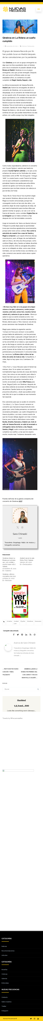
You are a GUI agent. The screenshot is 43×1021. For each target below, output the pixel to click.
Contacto (5, 997)
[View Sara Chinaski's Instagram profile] (22, 527)
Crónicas (24, 46)
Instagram (5, 1011)
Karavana (38, 621)
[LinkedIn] (27, 634)
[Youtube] (38, 1018)
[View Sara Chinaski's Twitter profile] (17, 527)
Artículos (4, 955)
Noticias (4, 946)
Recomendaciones (8, 951)
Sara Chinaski (20, 534)
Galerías (4, 978)
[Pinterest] (23, 634)
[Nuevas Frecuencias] (14, 9)
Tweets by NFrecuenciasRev (13, 718)
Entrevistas (5, 983)
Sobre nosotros (6, 1002)
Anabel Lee (16, 622)
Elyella (23, 621)
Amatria (9, 621)
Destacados (30, 46)
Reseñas (4, 969)
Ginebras (30, 621)
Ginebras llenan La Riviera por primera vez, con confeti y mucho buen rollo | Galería (9, 562)
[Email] (35, 634)
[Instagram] (34, 1018)
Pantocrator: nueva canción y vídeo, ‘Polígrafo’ (10, 671)
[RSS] (31, 634)
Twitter (4, 1006)
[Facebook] (14, 634)
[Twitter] (18, 634)
